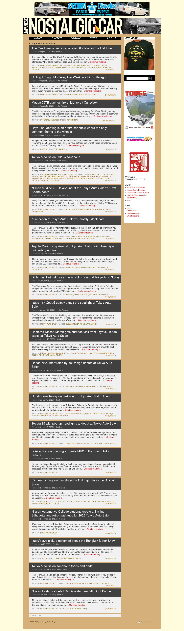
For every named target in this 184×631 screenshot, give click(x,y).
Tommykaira (37, 211)
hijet (86, 295)
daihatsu (69, 295)
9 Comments (110, 70)
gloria (70, 176)
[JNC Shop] (93, 38)
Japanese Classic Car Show (138, 193)
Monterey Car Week (50, 66)
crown (110, 174)
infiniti (83, 502)
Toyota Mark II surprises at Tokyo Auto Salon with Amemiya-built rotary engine (73, 248)
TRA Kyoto (44, 180)
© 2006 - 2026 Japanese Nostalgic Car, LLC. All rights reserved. (45, 622)
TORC (129, 200)
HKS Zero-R (88, 66)
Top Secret (105, 178)
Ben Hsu (59, 52)
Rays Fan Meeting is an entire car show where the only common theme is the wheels (69, 129)
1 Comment (111, 585)
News (43, 353)
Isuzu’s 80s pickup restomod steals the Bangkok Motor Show (73, 540)
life (108, 236)
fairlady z (61, 176)
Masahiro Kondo (106, 353)
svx (110, 67)
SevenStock (131, 198)
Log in (129, 208)
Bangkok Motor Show (65, 558)
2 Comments (110, 180)
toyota (35, 69)
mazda (74, 120)
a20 (91, 174)
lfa (49, 67)
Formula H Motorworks (136, 187)
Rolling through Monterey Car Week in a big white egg (69, 77)
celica (104, 174)
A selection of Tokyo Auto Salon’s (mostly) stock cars (68, 219)
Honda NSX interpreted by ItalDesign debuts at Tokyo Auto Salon (72, 364)
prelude (44, 416)
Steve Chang (62, 570)
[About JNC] (111, 38)
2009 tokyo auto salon (76, 386)
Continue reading (99, 61)
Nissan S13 (49, 238)
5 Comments (110, 149)
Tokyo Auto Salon (68, 174)
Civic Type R (76, 414)
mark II (68, 267)
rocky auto (59, 178)
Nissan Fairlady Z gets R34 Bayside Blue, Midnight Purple (71, 591)
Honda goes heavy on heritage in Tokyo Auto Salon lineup (71, 396)
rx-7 (61, 238)
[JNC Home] (38, 38)
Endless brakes (49, 176)
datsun (79, 66)
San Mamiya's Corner (50, 174)
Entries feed (131, 211)
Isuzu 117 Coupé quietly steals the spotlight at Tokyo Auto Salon (71, 304)
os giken (96, 176)
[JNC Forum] (76, 38)
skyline (91, 67)
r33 (77, 67)
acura (58, 502)
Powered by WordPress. (146, 622)
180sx (87, 174)
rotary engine (84, 267)
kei (90, 295)
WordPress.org (133, 216)
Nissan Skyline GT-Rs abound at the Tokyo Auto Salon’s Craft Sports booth (74, 190)
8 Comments (110, 609)
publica (35, 178)
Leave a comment (108, 120)
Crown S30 (37, 176)
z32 (92, 238)
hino (71, 502)
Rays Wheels (61, 149)
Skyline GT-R (88, 209)
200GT (69, 66)
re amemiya (48, 178)
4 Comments (110, 297)
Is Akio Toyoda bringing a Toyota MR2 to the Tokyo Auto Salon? (70, 453)
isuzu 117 (75, 324)
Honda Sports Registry (136, 190)
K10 (90, 353)
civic (68, 414)
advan (88, 386)
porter (107, 176)
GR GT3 (96, 236)
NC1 (110, 386)
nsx (69, 67)
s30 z (85, 67)
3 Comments (110, 270)
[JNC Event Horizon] (57, 38)
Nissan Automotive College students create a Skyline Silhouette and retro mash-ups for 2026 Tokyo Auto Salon (71, 513)
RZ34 (84, 608)
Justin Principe (61, 81)
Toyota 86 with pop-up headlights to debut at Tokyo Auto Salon (75, 423)
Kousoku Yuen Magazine (137, 195)
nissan (64, 67)
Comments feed (133, 213)
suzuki (49, 503)
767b (69, 120)
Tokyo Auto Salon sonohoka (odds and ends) (62, 566)
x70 (41, 269)
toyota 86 (94, 443)
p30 (102, 176)
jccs (89, 502)
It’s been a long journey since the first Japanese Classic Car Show (73, 482)
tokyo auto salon (91, 178)
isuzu (68, 324)
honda (97, 66)
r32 (73, 67)
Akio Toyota (76, 353)
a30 (94, 174)
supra (105, 67)
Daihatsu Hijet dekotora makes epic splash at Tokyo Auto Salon (75, 277)
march (95, 353)
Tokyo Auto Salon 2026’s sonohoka (56, 157)
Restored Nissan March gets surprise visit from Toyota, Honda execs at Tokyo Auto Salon (74, 333)
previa (88, 95)
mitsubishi (56, 67)
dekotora (78, 295)
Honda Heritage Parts (101, 414)
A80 (73, 66)
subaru (99, 67)
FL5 (83, 414)
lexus (44, 67)
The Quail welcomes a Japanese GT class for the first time (72, 48)
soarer (71, 178)
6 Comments (110, 95)
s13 (66, 178)
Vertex (52, 180)
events (44, 149)
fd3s (90, 236)
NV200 (89, 176)
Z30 (57, 180)
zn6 (100, 443)
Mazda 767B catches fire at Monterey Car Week (64, 102)
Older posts (35, 615)
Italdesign (103, 386)
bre (98, 174)
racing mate (54, 416)
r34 (81, 67)
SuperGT (64, 416)
